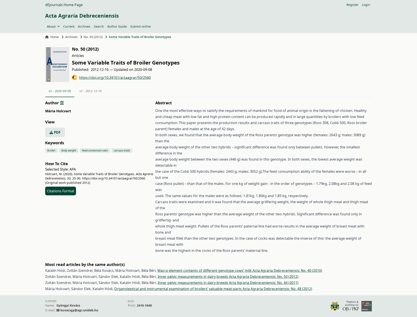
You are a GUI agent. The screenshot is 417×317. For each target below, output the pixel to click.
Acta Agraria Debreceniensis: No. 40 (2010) (287, 270)
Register (352, 5)
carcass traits (122, 150)
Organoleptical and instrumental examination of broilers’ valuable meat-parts (178, 288)
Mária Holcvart (58, 111)
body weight (68, 150)
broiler (51, 150)
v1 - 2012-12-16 (90, 91)
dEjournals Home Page (64, 4)
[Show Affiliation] (62, 103)
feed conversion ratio (95, 150)
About (51, 26)
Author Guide (117, 26)
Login (366, 5)
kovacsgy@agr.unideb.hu (79, 310)
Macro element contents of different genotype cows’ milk (205, 270)
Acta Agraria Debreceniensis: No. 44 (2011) (263, 282)
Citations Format (60, 191)
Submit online (140, 26)
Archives (84, 26)
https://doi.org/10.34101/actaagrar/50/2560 (115, 77)
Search (99, 26)
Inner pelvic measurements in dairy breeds (193, 276)
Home (54, 37)
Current (68, 26)
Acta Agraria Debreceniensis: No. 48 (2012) (277, 288)
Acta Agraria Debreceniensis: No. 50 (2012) (263, 276)
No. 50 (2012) (93, 37)
